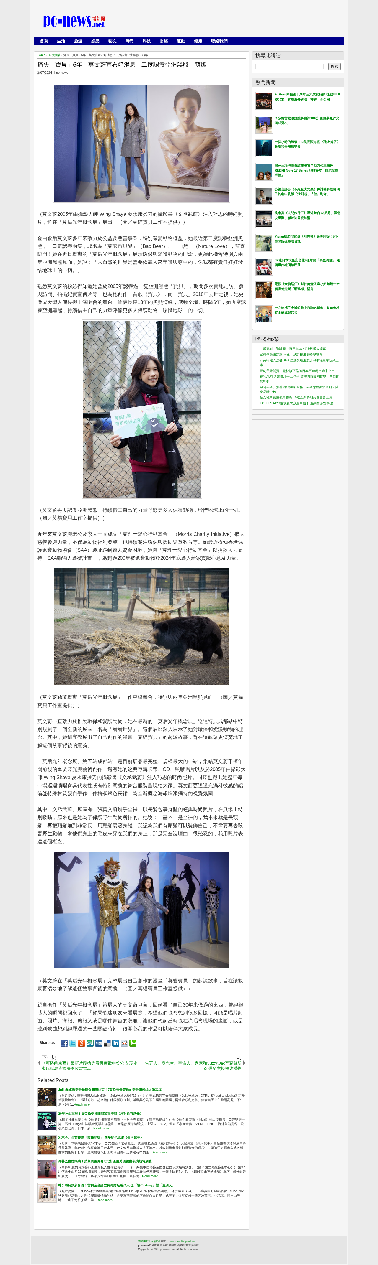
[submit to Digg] (98, 1043)
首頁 (44, 41)
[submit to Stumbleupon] (90, 1043)
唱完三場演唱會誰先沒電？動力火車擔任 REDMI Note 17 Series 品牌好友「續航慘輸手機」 (306, 170)
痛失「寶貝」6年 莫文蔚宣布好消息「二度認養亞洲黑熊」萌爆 (122, 64)
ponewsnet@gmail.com (183, 1241)
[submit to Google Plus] (81, 1043)
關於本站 (143, 1241)
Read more (82, 1104)
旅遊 (78, 41)
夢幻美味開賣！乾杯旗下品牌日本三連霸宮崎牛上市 (297, 371)
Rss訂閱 (154, 1241)
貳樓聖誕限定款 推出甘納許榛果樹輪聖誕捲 (291, 354)
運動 (181, 41)
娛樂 (95, 41)
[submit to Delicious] (107, 1043)
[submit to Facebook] (64, 1043)
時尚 (130, 41)
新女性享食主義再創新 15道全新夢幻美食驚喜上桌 (296, 397)
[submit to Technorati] (132, 1043)
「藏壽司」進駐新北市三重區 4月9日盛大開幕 (293, 348)
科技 (147, 41)
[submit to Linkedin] (115, 1043)
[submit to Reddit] (124, 1043)
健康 (198, 41)
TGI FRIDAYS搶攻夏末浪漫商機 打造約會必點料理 (296, 403)
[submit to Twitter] (72, 1043)
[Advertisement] (233, 22)
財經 (164, 41)
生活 (61, 41)
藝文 (112, 41)
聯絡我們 (219, 41)
